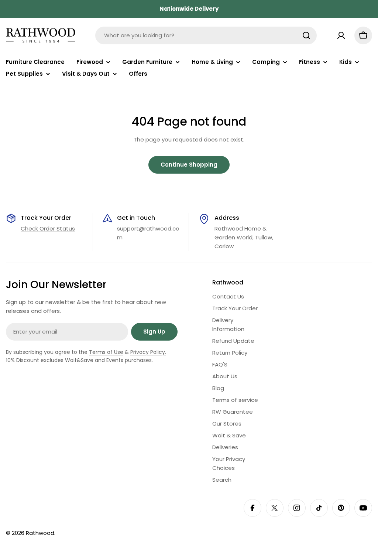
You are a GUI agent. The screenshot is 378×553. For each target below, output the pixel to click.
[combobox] (206, 35)
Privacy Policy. (148, 352)
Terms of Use (106, 352)
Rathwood (40, 533)
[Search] (306, 35)
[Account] (341, 35)
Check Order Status (48, 228)
